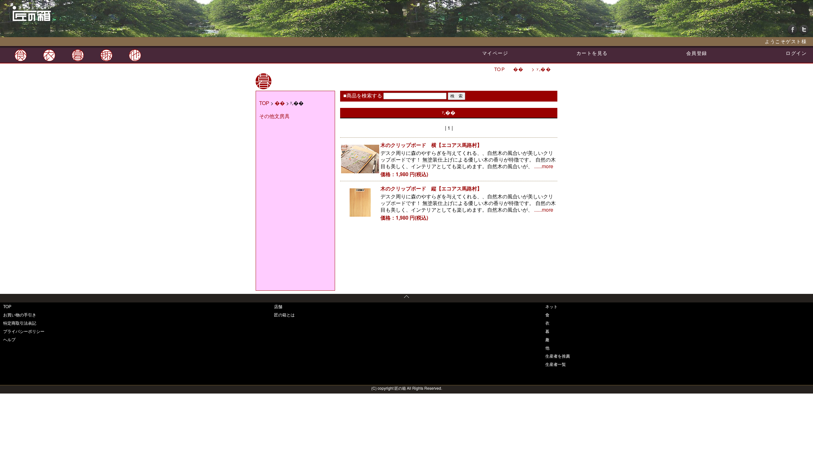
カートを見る (592, 53)
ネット (551, 306)
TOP (499, 69)
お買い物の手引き (19, 315)
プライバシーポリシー (23, 331)
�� (519, 69)
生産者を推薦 (557, 356)
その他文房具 (274, 116)
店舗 (278, 306)
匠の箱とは (284, 315)
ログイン (796, 53)
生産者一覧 (555, 364)
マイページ (495, 53)
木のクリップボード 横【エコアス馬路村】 (431, 145)
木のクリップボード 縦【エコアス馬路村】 (431, 188)
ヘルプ (9, 339)
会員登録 (696, 53)
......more (543, 166)
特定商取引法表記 (19, 323)
